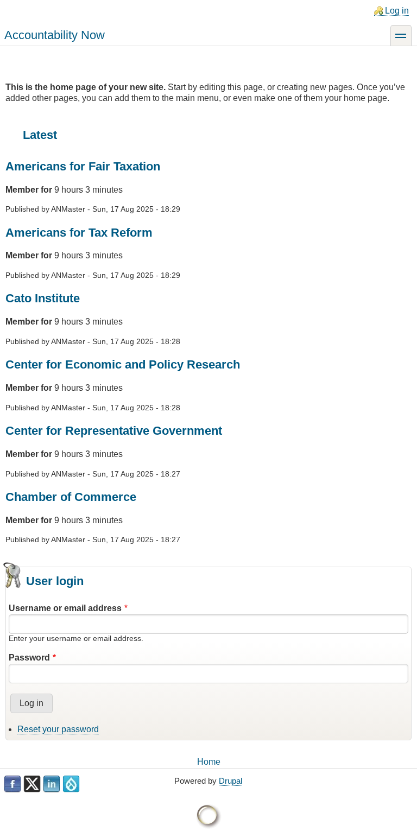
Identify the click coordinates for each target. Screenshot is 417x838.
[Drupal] (71, 784)
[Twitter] (32, 784)
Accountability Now (54, 35)
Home (208, 761)
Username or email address (65, 608)
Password (29, 657)
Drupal (230, 780)
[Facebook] (12, 784)
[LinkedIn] (51, 784)
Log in (397, 10)
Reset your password (58, 729)
